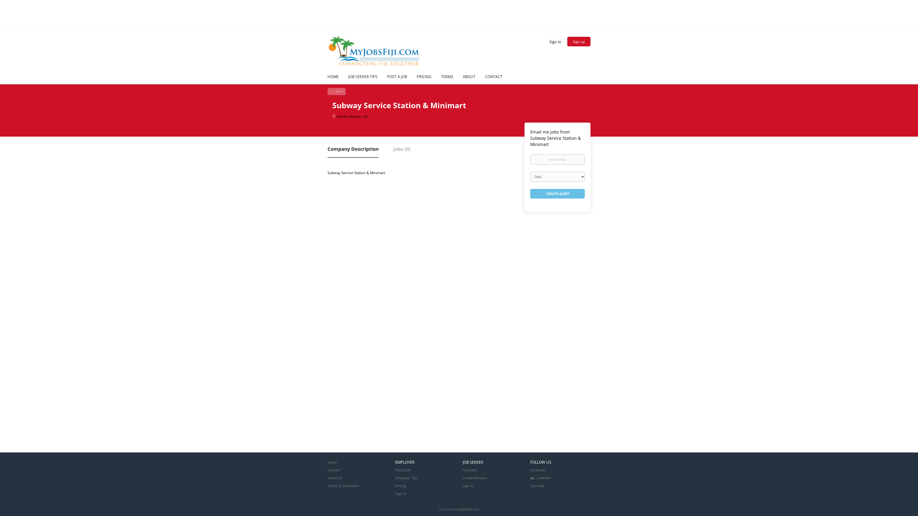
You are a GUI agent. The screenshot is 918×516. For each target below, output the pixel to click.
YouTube (537, 486)
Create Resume (475, 478)
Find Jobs (470, 470)
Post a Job (403, 470)
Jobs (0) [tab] (401, 149)
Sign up (579, 41)
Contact (334, 470)
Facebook (537, 470)
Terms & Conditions (343, 486)
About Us (335, 478)
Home (332, 462)
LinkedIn (544, 478)
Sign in (555, 41)
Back (338, 91)
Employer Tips (406, 478)
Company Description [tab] (353, 149)
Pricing (400, 486)
